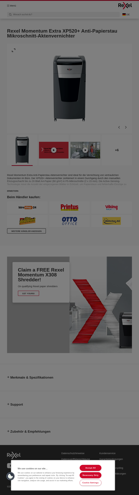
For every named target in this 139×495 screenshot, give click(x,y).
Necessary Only (90, 475)
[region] (63, 475)
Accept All (90, 468)
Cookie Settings (90, 483)
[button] (10, 476)
